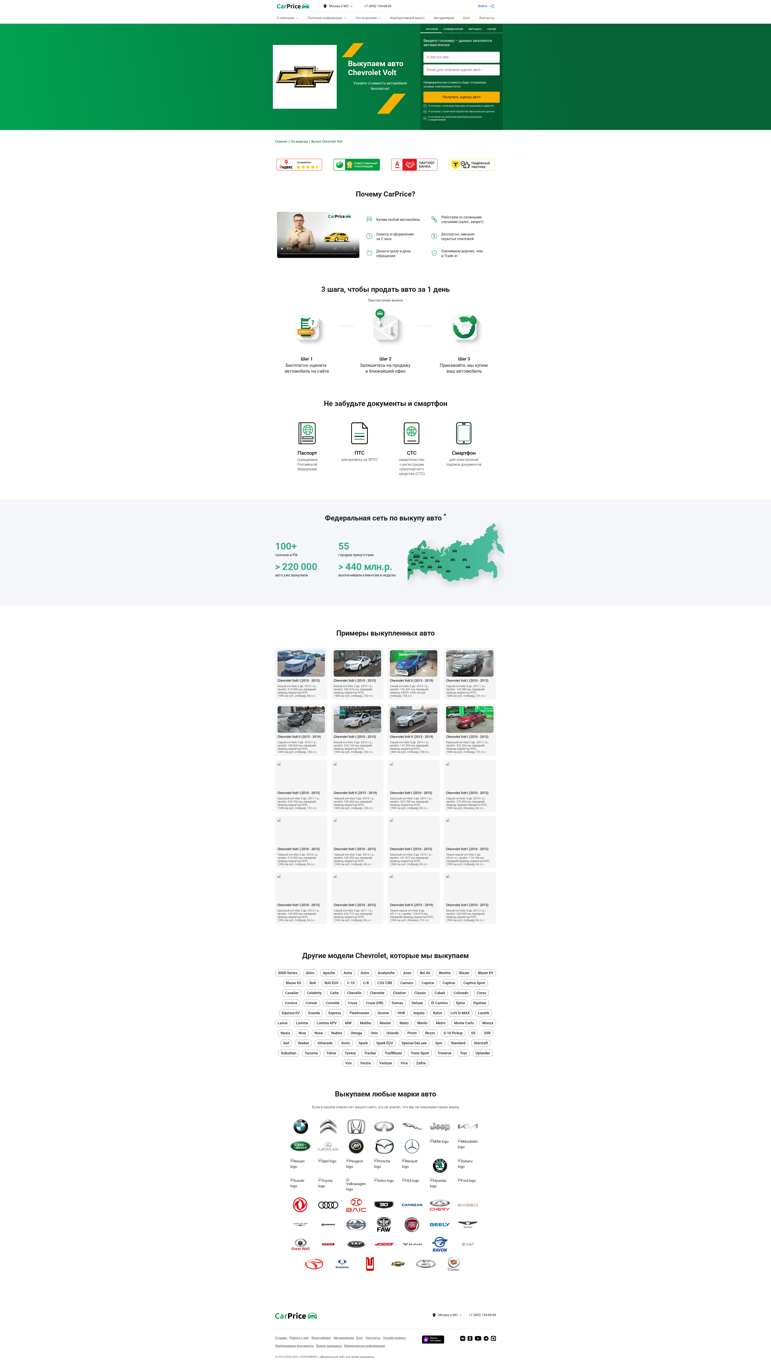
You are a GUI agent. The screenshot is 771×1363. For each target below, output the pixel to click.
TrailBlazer (393, 1053)
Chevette (377, 993)
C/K (366, 983)
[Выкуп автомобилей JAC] (357, 1244)
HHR (401, 1013)
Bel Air (425, 973)
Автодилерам (343, 1338)
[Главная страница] (290, 1315)
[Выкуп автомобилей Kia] (469, 1126)
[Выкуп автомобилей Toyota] (329, 1185)
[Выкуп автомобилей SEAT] (469, 1244)
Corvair (311, 1003)
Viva (404, 1063)
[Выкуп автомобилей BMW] (301, 1126)
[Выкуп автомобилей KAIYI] (413, 1244)
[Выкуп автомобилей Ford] (469, 1185)
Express (334, 1013)
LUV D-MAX (460, 1013)
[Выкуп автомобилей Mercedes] (413, 1146)
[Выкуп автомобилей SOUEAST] (315, 1264)
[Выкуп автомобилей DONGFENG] (301, 1205)
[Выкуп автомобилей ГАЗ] (413, 1185)
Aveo (407, 973)
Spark (363, 1043)
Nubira (336, 1033)
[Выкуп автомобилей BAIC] (357, 1205)
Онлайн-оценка (394, 1338)
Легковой (432, 29)
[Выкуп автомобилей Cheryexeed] (469, 1205)
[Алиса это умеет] (433, 1342)
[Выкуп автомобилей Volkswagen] (357, 1185)
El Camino (439, 1003)
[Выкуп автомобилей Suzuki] (301, 1185)
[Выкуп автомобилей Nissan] (301, 1165)
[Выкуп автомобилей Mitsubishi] (469, 1146)
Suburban (288, 1053)
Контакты (373, 1338)
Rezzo (430, 1033)
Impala (419, 1013)
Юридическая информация (364, 1346)
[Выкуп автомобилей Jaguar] (413, 1126)
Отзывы (281, 1338)
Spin (438, 1043)
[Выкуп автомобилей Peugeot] (357, 1165)
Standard (458, 1043)
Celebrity (314, 993)
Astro (365, 973)
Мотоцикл (475, 29)
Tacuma (311, 1053)
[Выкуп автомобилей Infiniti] (385, 1126)
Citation (399, 993)
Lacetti (483, 1013)
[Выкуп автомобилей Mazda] (385, 1146)
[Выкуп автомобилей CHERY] (441, 1205)
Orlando (392, 1033)
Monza (487, 1023)
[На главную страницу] (293, 6)
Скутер (491, 29)
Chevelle (354, 993)
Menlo (422, 1023)
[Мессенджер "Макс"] (493, 1339)
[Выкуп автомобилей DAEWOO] (329, 1224)
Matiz (404, 1023)
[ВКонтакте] (462, 1339)
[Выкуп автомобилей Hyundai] (441, 1185)
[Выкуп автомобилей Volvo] (385, 1185)
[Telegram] (486, 1339)
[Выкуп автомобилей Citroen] (329, 1126)
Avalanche (386, 973)
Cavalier (292, 993)
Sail (286, 1043)
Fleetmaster (359, 1013)
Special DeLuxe (414, 1043)
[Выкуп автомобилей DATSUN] (357, 1224)
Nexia (285, 1033)
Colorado (461, 993)
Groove (383, 1013)
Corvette (333, 1003)
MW (348, 1023)
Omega (356, 1033)
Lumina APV (327, 1023)
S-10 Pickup (453, 1033)
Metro (441, 1023)
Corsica (291, 1003)
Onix (374, 1033)
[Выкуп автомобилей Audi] (329, 1205)
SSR (487, 1033)
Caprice (428, 983)
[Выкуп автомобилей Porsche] (385, 1165)
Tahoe (331, 1053)
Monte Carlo (464, 1023)
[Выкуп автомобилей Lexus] (329, 1146)
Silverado (325, 1043)
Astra (348, 973)
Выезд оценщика (329, 1346)
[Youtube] (478, 1339)
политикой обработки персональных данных (469, 111)
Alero (310, 973)
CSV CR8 (384, 983)
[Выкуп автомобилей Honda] (357, 1126)
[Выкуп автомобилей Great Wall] (301, 1244)
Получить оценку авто (461, 97)
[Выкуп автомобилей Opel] (329, 1165)
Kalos (437, 1013)
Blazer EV (485, 973)
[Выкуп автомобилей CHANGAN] (413, 1205)
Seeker (303, 1043)
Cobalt (439, 993)
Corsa (481, 993)
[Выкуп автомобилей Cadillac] (455, 1264)
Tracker (370, 1053)
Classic (420, 993)
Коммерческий (453, 29)
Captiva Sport (474, 983)
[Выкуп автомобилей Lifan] (357, 1146)
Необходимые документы (294, 1346)
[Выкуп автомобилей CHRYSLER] (301, 1224)
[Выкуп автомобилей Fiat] (413, 1224)
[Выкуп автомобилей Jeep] (441, 1126)
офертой (489, 105)
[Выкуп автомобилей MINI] (441, 1146)
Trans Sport (420, 1053)
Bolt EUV (331, 983)
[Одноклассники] (470, 1339)
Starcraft (481, 1043)
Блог (359, 1338)
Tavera (350, 1053)
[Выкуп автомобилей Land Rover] (301, 1146)
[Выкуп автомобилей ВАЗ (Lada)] (427, 1264)
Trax (463, 1053)
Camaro (406, 983)
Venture (385, 1063)
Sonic (345, 1043)
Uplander (482, 1053)
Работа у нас (299, 1338)
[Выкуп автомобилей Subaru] (469, 1165)
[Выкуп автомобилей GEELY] (441, 1224)
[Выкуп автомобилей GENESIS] (469, 1224)
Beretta (445, 973)
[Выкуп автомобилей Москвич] (371, 1264)
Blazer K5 (293, 983)
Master (385, 1023)
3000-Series (287, 973)
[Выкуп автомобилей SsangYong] (343, 1264)
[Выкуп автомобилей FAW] (385, 1224)
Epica (460, 1003)
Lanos (283, 1023)
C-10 (351, 983)
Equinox (479, 1003)
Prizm (412, 1033)
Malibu (365, 1023)
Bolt (313, 983)
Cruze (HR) (374, 1003)
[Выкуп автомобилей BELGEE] (385, 1205)
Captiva (449, 983)
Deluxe (417, 1003)
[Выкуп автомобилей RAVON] (441, 1244)
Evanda (314, 1013)
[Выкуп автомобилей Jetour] (385, 1244)
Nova (318, 1033)
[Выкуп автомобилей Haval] (329, 1244)
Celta (334, 993)
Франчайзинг (321, 1338)
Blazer (464, 973)
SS (473, 1033)
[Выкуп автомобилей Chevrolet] (399, 1264)
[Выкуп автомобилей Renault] (413, 1165)
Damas (397, 1003)
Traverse (445, 1053)
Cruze (352, 1003)
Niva (302, 1033)
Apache (329, 973)
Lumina (302, 1023)
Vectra (365, 1063)
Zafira (421, 1063)
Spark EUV (384, 1043)
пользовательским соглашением (462, 105)
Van (348, 1063)
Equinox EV (291, 1013)
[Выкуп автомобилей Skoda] (441, 1165)
